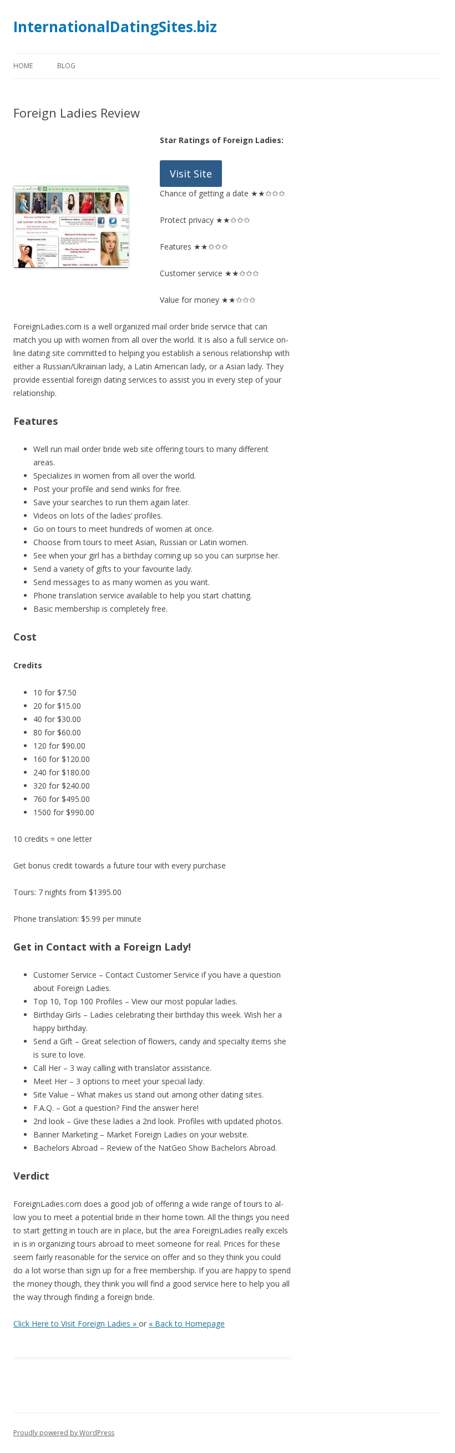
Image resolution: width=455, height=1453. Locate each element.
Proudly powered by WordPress (63, 1432)
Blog (66, 65)
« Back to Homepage (187, 1323)
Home (23, 65)
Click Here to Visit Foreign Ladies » (76, 1323)
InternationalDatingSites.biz (115, 27)
